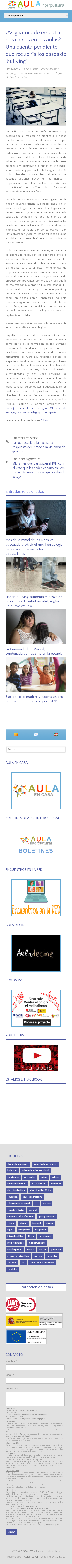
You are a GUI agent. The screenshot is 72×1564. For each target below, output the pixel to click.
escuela (47, 1203)
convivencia (13, 1177)
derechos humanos (17, 1183)
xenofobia (12, 1269)
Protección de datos (36, 1287)
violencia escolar (17, 77)
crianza (49, 73)
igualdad (36, 1223)
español (33, 1210)
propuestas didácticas (18, 1256)
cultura (44, 1177)
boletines (12, 1170)
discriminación (39, 1183)
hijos (59, 73)
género (11, 1223)
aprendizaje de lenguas (45, 1164)
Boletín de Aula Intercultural (35, 1170)
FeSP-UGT (26, 1551)
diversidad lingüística (40, 1190)
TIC (23, 1262)
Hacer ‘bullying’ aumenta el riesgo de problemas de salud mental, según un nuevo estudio (34, 601)
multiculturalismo (37, 1243)
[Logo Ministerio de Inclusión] (34, 1327)
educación (12, 1197)
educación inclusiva (32, 1197)
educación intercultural (18, 1203)
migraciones (45, 1236)
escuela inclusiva (15, 1210)
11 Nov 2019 (30, 69)
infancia (49, 1223)
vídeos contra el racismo (42, 1262)
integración (41, 1230)
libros (31, 1236)
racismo (38, 1256)
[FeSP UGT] (21, 1311)
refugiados (52, 1256)
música (42, 1249)
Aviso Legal (31, 1556)
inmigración (24, 1230)
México (30, 1249)
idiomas (24, 1223)
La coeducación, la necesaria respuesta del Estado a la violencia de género (38, 447)
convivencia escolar (30, 73)
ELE (36, 1203)
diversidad (56, 1183)
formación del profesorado (20, 1216)
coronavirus (30, 1177)
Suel (60, 1556)
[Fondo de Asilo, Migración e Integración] (26, 1343)
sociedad (11, 1262)
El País (44, 420)
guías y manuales (47, 1216)
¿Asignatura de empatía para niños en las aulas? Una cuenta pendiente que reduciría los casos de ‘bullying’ (36, 47)
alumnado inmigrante (18, 1164)
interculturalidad (15, 1236)
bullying (11, 73)
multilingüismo (14, 1249)
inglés (10, 1230)
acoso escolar (50, 69)
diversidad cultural (16, 1190)
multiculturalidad (15, 1243)
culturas (56, 1177)
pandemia (56, 1249)
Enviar (11, 1532)
